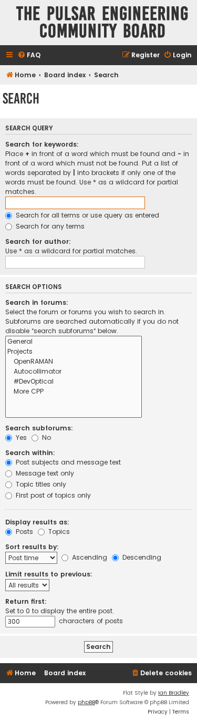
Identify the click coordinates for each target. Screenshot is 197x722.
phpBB (86, 702)
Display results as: (37, 522)
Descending (140, 557)
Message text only (44, 473)
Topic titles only (40, 484)
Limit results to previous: (48, 574)
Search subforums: (39, 428)
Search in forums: (36, 302)
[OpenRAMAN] (73, 362)
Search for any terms (49, 226)
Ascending (88, 557)
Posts (23, 531)
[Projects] (73, 352)
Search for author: (38, 241)
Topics (58, 531)
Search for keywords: (42, 144)
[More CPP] (73, 392)
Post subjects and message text (67, 462)
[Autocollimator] (73, 372)
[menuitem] (28, 55)
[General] (73, 342)
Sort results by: (32, 546)
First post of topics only (52, 495)
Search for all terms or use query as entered (86, 215)
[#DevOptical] (73, 382)
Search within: (30, 452)
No (45, 437)
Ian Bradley (173, 693)
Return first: (26, 601)
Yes (20, 437)
